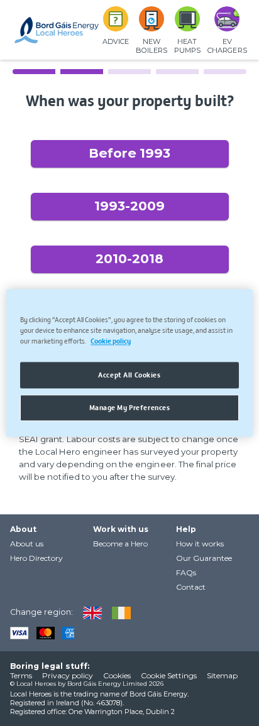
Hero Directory (36, 558)
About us (26, 543)
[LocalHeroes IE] (116, 612)
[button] (130, 154)
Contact (191, 587)
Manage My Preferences (129, 408)
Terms (21, 675)
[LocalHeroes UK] (87, 612)
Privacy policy (67, 675)
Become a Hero (120, 543)
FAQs (186, 572)
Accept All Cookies (129, 375)
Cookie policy (111, 341)
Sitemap (222, 675)
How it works (200, 543)
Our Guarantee (204, 558)
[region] (129, 362)
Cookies (117, 675)
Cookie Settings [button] (169, 675)
